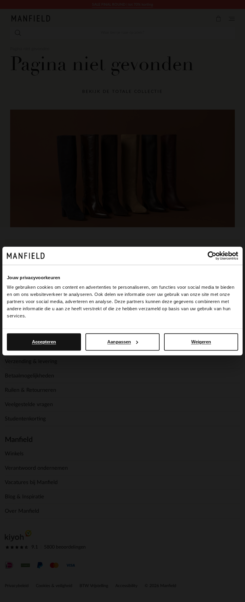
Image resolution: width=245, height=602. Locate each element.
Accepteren (44, 341)
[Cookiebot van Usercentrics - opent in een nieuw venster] (212, 255)
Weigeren (201, 341)
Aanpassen (119, 341)
